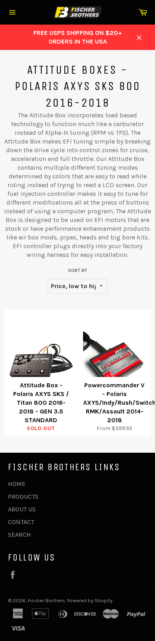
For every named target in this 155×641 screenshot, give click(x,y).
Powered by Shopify (89, 600)
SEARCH (19, 534)
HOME (16, 484)
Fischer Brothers (46, 600)
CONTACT (21, 522)
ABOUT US (22, 509)
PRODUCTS (23, 496)
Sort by (77, 270)
